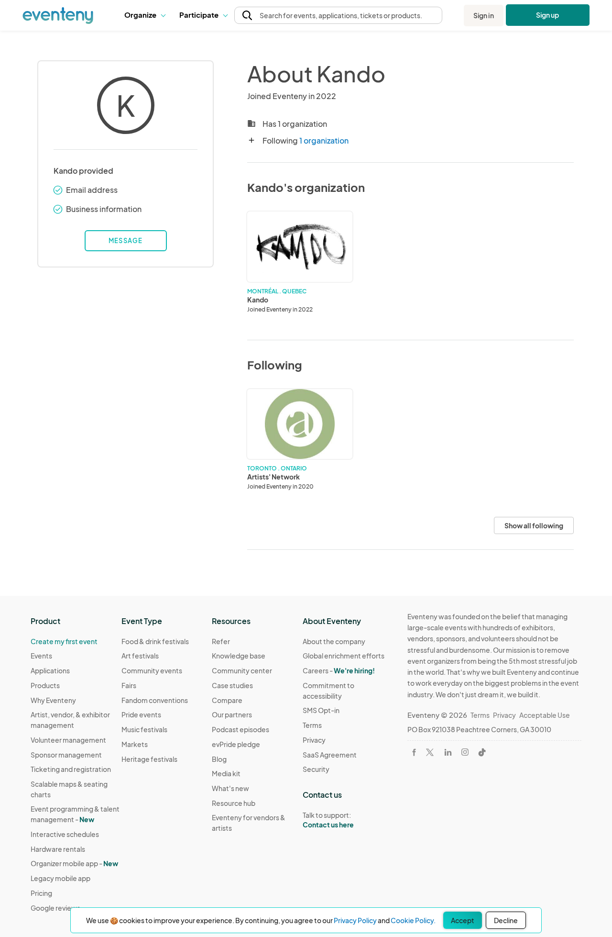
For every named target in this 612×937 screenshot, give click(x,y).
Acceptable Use (544, 715)
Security (316, 769)
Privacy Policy (355, 920)
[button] (144, 15)
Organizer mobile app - (74, 863)
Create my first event (64, 641)
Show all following (533, 525)
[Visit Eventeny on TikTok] (482, 752)
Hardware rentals (58, 849)
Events (41, 655)
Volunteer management (68, 740)
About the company (334, 641)
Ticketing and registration (71, 769)
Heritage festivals (149, 759)
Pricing (41, 893)
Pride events (141, 714)
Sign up (547, 15)
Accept (462, 920)
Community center (242, 670)
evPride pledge (236, 744)
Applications (50, 670)
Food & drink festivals (155, 641)
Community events (151, 670)
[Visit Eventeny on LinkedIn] (448, 752)
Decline (506, 920)
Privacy (314, 740)
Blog (219, 759)
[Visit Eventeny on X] (430, 752)
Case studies (232, 685)
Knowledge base (238, 655)
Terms (312, 725)
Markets (134, 744)
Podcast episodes (240, 729)
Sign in (483, 15)
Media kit (226, 773)
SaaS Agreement (330, 754)
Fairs (128, 685)
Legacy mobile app (60, 878)
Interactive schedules (65, 834)
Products (45, 685)
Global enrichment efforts (343, 655)
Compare (227, 700)
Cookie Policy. (413, 920)
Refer (221, 641)
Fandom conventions (154, 700)
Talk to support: (328, 820)
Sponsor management (66, 754)
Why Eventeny (53, 700)
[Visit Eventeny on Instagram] (464, 752)
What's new (230, 788)
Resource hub (233, 803)
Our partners (232, 714)
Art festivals (140, 655)
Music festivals (144, 729)
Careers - (339, 670)
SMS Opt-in (321, 710)
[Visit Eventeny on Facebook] (414, 752)
